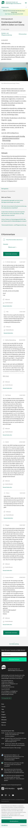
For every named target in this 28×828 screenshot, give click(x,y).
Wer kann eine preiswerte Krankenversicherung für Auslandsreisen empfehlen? (13, 207)
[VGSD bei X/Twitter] (9, 796)
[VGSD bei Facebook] (2, 796)
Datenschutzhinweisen (6, 817)
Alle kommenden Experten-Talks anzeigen (11, 747)
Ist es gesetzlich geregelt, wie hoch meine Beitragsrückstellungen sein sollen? (12, 201)
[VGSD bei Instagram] (5, 796)
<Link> (10, 120)
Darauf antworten (7, 306)
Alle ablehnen (4, 825)
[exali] (20, 789)
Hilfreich (7, 299)
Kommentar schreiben (11, 254)
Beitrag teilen (4, 188)
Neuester (5, 244)
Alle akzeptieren (14, 821)
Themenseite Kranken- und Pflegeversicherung (13, 225)
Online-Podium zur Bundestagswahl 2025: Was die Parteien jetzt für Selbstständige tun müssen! (13, 220)
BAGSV (14, 691)
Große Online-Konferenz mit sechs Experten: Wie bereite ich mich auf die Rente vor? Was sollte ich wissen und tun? (13, 213)
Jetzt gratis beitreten (14, 659)
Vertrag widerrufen (6, 698)
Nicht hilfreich (9, 302)
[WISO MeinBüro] (8, 789)
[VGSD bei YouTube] (13, 796)
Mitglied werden (5, 7)
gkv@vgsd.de (5, 175)
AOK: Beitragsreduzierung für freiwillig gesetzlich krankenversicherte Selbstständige (13, 138)
